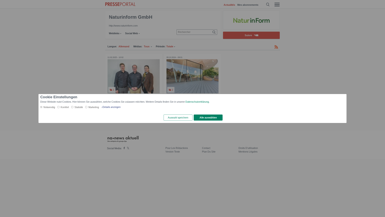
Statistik (78, 107)
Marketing (93, 107)
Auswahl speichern (178, 117)
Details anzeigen (112, 107)
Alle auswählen (208, 117)
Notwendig (49, 107)
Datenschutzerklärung (197, 102)
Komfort (65, 107)
